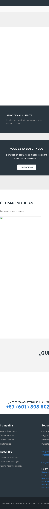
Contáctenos (27, 167)
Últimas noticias (7, 435)
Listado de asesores (9, 457)
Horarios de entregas (9, 461)
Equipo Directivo (7, 439)
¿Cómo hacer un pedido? (11, 466)
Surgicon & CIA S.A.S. (23, 503)
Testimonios (5, 444)
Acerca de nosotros (8, 431)
